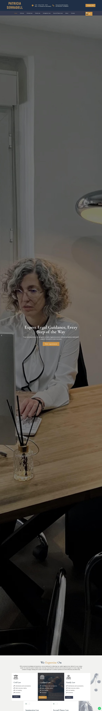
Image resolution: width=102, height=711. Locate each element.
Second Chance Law (58, 13)
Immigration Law (47, 13)
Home (16, 13)
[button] (1, 335)
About (66, 13)
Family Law (37, 13)
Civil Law (22, 13)
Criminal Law (29, 13)
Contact (73, 13)
